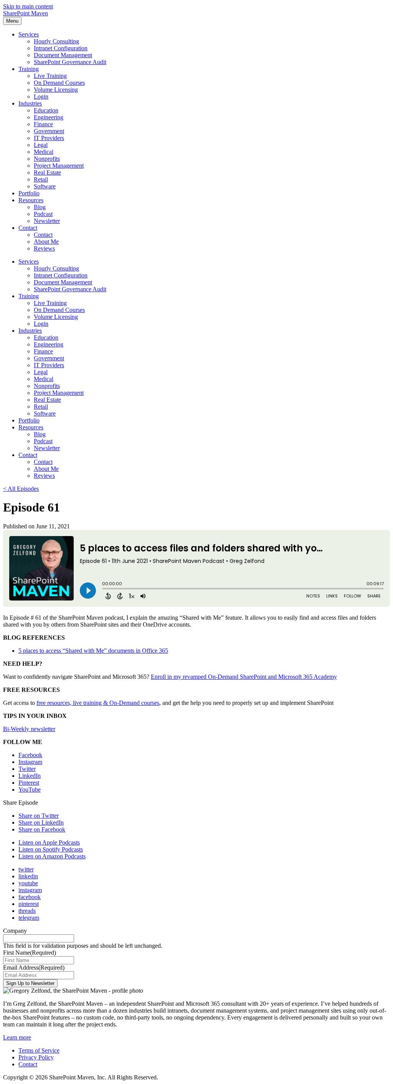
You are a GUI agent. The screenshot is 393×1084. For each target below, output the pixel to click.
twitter (26, 869)
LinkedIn (29, 775)
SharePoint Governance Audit (70, 62)
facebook (29, 897)
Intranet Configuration (61, 48)
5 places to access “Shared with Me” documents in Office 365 (93, 650)
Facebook (30, 755)
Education (46, 110)
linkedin (28, 876)
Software (45, 186)
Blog (40, 207)
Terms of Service (38, 1050)
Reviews (44, 248)
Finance (43, 124)
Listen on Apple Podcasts (49, 842)
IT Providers (49, 138)
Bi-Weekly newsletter (29, 729)
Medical (43, 151)
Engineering (48, 117)
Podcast (43, 214)
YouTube (29, 789)
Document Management (63, 55)
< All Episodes (21, 488)
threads (27, 910)
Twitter (27, 769)
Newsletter (47, 221)
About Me (46, 241)
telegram (28, 917)
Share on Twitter (38, 815)
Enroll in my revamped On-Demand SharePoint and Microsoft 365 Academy (244, 676)
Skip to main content (28, 6)
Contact (27, 227)
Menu (12, 21)
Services (28, 34)
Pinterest (28, 782)
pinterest (28, 904)
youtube (28, 883)
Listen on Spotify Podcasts (50, 849)
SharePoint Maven (25, 13)
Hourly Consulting (56, 41)
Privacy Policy (36, 1057)
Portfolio (29, 193)
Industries (30, 103)
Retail (41, 179)
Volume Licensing (56, 89)
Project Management (59, 165)
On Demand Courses (59, 82)
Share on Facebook (41, 829)
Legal (41, 145)
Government (49, 131)
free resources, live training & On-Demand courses (97, 703)
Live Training (50, 76)
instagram (30, 890)
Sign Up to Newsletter (30, 983)
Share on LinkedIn (41, 822)
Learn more (17, 1037)
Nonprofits (47, 158)
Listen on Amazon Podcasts (52, 856)
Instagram (30, 762)
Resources (30, 200)
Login (41, 96)
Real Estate (47, 172)
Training (28, 69)
